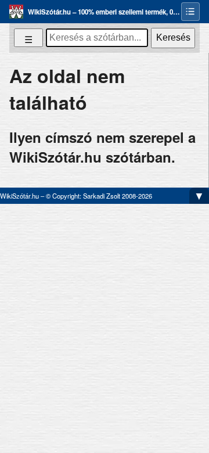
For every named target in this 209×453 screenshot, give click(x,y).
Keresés (173, 37)
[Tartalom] (190, 11)
